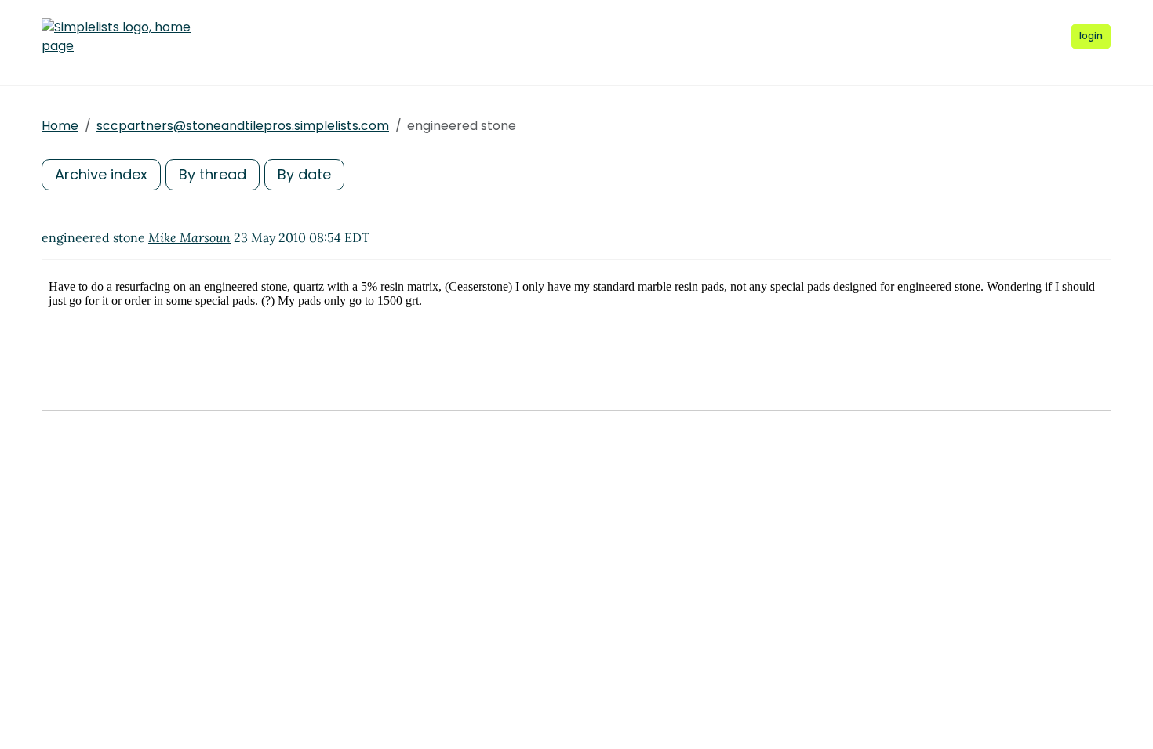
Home (60, 126)
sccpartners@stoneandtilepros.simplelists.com (242, 126)
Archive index (101, 174)
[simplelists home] (116, 37)
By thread (212, 174)
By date (304, 174)
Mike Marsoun (189, 237)
